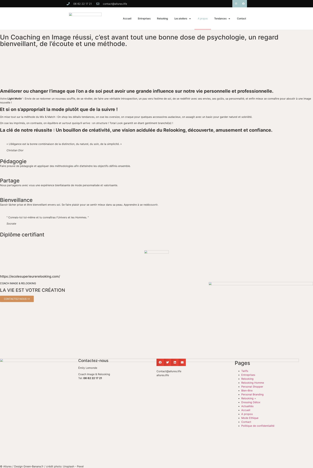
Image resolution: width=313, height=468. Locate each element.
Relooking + (248, 398)
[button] (160, 362)
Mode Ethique (249, 418)
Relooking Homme (252, 382)
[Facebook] (243, 3)
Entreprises (144, 18)
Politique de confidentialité (257, 425)
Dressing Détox (250, 402)
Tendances (220, 18)
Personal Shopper (252, 386)
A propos (203, 18)
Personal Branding (252, 394)
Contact (241, 18)
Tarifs (244, 371)
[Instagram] (236, 3)
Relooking (162, 18)
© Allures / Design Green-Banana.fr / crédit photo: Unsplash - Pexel (42, 466)
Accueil (127, 18)
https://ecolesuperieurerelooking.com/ (30, 276)
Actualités (247, 406)
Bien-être (247, 390)
